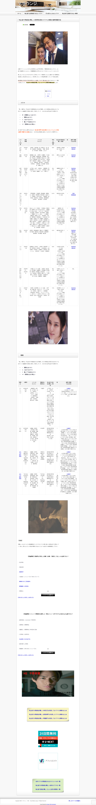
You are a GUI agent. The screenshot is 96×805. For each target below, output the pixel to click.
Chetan (48, 804)
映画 (47, 96)
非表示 (49, 91)
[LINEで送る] (25, 24)
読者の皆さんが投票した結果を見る (26, 597)
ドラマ (47, 94)
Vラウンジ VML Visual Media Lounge (30, 800)
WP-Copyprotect (53, 804)
